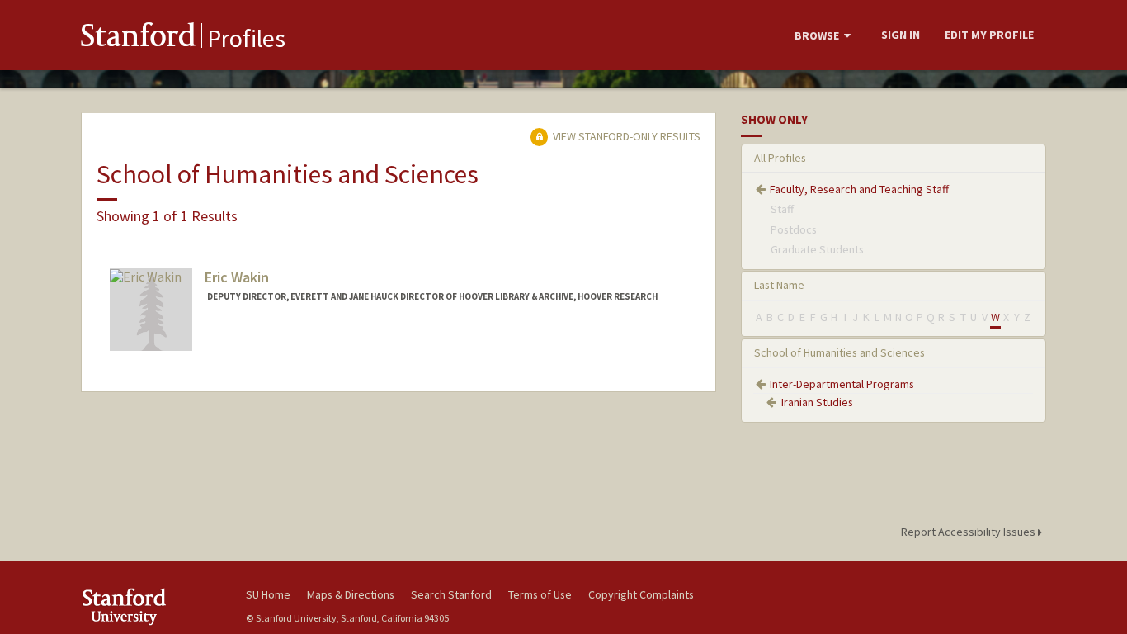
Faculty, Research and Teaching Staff (859, 189)
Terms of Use (540, 594)
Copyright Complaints (641, 594)
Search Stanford (451, 594)
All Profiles (780, 157)
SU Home (268, 594)
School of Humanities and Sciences (839, 352)
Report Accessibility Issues (969, 531)
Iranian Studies (817, 402)
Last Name (779, 284)
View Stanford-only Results (625, 136)
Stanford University (151, 606)
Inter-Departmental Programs (842, 383)
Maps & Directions (350, 594)
